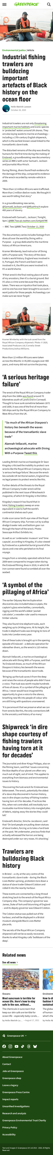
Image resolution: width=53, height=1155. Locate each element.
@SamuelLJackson (12, 206)
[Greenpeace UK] (26, 4)
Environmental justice (14, 50)
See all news (9, 962)
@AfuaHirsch (33, 206)
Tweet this (31, 453)
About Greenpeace (12, 1057)
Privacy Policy (9, 1127)
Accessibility (8, 1134)
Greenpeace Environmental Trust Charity (24, 1120)
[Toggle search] (46, 4)
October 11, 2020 (35, 226)
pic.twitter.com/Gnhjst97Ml (33, 220)
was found (28, 396)
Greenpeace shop (11, 1078)
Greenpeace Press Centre (16, 1092)
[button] (26, 1035)
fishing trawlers (16, 505)
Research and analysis (14, 1113)
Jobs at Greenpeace (13, 1071)
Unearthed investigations (15, 1106)
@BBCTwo (13, 220)
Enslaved (7, 157)
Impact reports (10, 1099)
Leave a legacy (10, 1085)
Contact (6, 1064)
